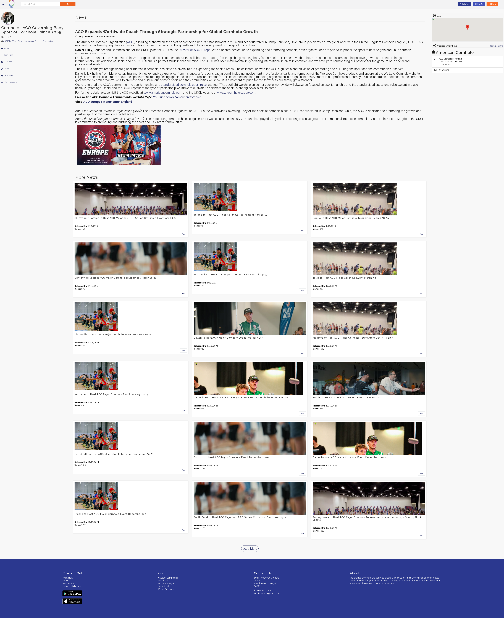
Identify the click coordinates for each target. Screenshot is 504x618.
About (6, 48)
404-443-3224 (264, 590)
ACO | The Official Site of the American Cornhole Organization (28, 41)
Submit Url (163, 586)
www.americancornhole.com (163, 92)
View (183, 234)
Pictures (8, 62)
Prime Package (166, 583)
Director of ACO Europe (194, 50)
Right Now (8, 55)
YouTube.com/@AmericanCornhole (177, 97)
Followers (9, 75)
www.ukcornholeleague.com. (236, 92)
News (65, 580)
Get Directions (496, 46)
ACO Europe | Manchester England (107, 102)
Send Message (10, 82)
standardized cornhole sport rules (184, 85)
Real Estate (68, 583)
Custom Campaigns (168, 577)
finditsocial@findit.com (269, 593)
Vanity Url (163, 580)
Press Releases (166, 589)
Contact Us (263, 573)
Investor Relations (71, 586)
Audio (6, 69)
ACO (130, 42)
